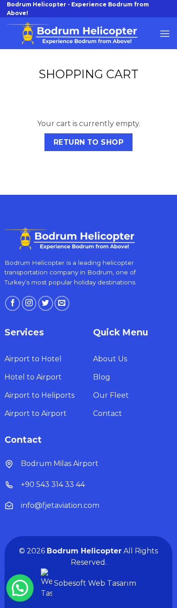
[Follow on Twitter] (45, 303)
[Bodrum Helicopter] (75, 33)
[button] (164, 33)
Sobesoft (69, 583)
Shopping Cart (88, 74)
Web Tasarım (112, 583)
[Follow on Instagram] (29, 303)
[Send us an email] (61, 303)
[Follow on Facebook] (12, 303)
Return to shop (89, 142)
